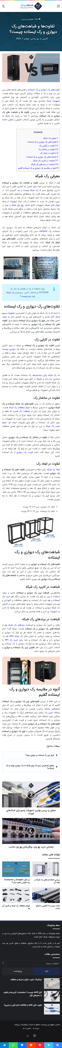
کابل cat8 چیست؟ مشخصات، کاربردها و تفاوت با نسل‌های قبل (22, 994)
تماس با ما (27, 1028)
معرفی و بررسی (27, 19)
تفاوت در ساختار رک (48, 149)
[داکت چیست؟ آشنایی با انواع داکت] (46, 895)
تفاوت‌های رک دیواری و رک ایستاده (44, 89)
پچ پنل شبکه (18, 205)
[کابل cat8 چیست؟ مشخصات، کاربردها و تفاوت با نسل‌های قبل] (52, 996)
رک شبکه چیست (30, 190)
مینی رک (49, 712)
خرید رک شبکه (12, 116)
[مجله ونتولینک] (31, 6)
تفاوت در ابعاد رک (49, 153)
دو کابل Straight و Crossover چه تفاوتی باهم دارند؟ (17, 881)
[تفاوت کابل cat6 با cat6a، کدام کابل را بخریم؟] (52, 1009)
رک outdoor (45, 231)
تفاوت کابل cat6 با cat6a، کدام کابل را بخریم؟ (23, 1005)
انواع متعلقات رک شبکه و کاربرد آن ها (16, 907)
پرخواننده (18, 971)
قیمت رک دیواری (24, 452)
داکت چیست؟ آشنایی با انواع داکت (48, 907)
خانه (37, 19)
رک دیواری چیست (10, 349)
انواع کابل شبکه (52, 205)
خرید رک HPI (11, 640)
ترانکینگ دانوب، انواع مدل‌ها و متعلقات (26, 979)
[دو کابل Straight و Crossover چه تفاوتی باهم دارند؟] (16, 869)
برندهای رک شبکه (16, 625)
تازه (46, 971)
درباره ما (36, 1028)
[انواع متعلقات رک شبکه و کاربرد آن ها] (16, 895)
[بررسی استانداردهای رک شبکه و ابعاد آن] (46, 869)
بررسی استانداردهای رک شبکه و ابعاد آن (47, 881)
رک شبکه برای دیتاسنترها (44, 375)
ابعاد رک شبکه (53, 469)
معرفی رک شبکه (50, 138)
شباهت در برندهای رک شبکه (44, 164)
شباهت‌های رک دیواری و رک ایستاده (42, 156)
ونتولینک (24, 1024)
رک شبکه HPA (16, 636)
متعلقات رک (24, 411)
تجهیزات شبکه (53, 101)
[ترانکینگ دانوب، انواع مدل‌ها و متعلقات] (52, 983)
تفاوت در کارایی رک (48, 145)
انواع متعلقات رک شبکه (19, 407)
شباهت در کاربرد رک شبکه (45, 160)
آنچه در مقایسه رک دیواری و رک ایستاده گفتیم (38, 168)
